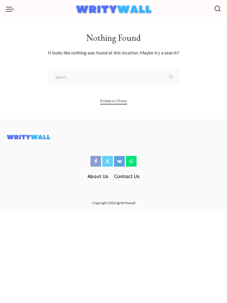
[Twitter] (107, 161)
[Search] (217, 9)
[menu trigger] (11, 9)
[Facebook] (95, 161)
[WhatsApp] (131, 161)
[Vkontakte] (119, 161)
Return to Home (113, 100)
